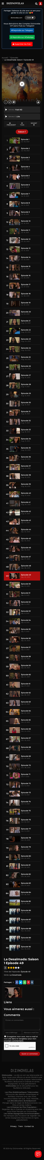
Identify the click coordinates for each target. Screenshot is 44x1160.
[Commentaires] (14, 102)
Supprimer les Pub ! (22, 44)
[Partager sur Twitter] (20, 982)
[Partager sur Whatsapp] (24, 982)
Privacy (13, 1126)
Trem (20, 1126)
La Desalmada (15, 975)
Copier (29, 17)
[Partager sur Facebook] (16, 982)
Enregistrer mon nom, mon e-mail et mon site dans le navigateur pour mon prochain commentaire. (21, 1039)
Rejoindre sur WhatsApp (23, 37)
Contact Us (29, 1126)
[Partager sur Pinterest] (28, 982)
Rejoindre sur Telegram (23, 30)
